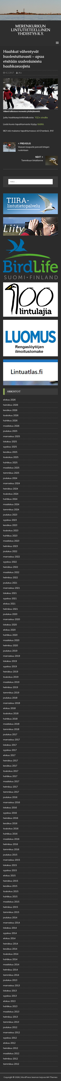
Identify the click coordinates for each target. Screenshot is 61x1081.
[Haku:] (30, 181)
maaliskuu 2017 (11, 781)
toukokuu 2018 (10, 713)
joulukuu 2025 (10, 431)
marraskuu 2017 (11, 739)
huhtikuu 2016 (10, 833)
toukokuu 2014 (10, 954)
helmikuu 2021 (10, 609)
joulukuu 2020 (10, 614)
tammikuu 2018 (11, 729)
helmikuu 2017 (10, 786)
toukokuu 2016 (10, 828)
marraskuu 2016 (11, 802)
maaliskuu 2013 (11, 1011)
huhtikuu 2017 (10, 776)
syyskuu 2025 (10, 446)
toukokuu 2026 (10, 415)
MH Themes (51, 1077)
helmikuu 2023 (10, 546)
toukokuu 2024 (10, 493)
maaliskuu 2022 (11, 572)
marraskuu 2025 (11, 436)
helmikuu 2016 (10, 844)
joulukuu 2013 (10, 980)
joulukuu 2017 (10, 734)
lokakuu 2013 (10, 990)
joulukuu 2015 (10, 854)
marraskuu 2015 (11, 859)
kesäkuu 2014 (10, 948)
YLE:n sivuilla (41, 117)
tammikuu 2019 (11, 692)
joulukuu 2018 (10, 697)
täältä (40, 124)
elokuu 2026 (9, 399)
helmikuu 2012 (10, 1058)
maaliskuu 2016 (11, 839)
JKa (20, 72)
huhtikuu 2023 (10, 535)
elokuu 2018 (9, 708)
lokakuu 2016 (10, 807)
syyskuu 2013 (10, 995)
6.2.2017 (10, 72)
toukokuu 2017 (10, 771)
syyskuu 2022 (10, 561)
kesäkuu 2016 (10, 823)
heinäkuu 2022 (10, 567)
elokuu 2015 (9, 875)
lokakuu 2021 (10, 593)
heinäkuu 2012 (10, 1048)
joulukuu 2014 (10, 917)
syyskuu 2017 (10, 750)
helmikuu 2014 (10, 969)
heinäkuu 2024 (10, 488)
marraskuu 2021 (11, 588)
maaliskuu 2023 (11, 540)
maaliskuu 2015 (11, 901)
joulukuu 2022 (10, 551)
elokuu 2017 (9, 755)
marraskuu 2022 (11, 556)
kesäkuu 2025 (10, 452)
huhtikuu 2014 (10, 959)
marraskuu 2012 (11, 1032)
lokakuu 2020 (10, 624)
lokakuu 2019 (10, 661)
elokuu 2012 (9, 1043)
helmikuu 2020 (10, 645)
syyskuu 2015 (10, 870)
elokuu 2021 (9, 603)
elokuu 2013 (9, 1001)
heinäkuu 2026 (10, 404)
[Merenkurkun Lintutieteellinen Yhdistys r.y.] (30, 18)
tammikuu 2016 (11, 849)
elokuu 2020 (9, 629)
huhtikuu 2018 (10, 718)
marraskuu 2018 (11, 703)
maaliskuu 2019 (11, 682)
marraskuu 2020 (11, 619)
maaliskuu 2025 (11, 467)
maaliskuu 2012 (11, 1053)
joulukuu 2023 (10, 514)
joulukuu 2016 (10, 797)
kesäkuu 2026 (10, 410)
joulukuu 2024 (10, 478)
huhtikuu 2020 (10, 635)
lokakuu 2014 (10, 927)
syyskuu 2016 (10, 812)
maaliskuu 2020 (11, 640)
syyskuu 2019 (10, 666)
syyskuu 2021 (10, 598)
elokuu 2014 (9, 938)
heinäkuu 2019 (10, 671)
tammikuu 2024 (11, 509)
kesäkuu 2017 (10, 765)
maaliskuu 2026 (11, 425)
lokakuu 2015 (10, 865)
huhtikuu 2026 (10, 420)
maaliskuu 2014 (11, 964)
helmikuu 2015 (10, 907)
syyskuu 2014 (10, 933)
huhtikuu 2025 (10, 462)
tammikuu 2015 (11, 912)
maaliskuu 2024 (11, 504)
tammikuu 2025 (11, 472)
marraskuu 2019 (11, 656)
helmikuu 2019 (10, 687)
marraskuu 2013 (11, 985)
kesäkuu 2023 (10, 525)
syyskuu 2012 (10, 1037)
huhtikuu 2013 (10, 1006)
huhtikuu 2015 (10, 896)
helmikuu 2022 (10, 577)
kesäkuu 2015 (10, 886)
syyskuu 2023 (10, 520)
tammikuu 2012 (11, 1064)
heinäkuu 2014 (10, 943)
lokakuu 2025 (10, 441)
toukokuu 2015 (10, 891)
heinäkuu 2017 (10, 760)
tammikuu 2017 (11, 791)
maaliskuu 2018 (11, 723)
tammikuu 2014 (11, 975)
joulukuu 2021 (10, 582)
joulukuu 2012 (10, 1027)
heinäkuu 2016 (10, 818)
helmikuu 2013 (10, 1016)
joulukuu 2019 (10, 650)
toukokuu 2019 (10, 677)
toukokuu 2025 (10, 457)
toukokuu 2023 (10, 530)
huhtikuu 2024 (10, 499)
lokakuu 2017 (10, 744)
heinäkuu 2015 (10, 880)
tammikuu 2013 (11, 1022)
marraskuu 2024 (11, 483)
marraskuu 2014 (11, 922)
